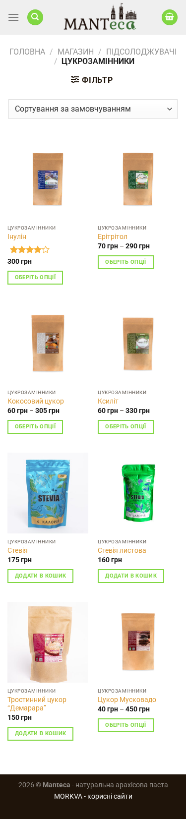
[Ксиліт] (138, 343)
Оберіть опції (35, 277)
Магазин (76, 52)
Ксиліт (108, 401)
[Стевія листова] (138, 493)
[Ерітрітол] (138, 179)
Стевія (17, 550)
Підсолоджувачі (141, 52)
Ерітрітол (112, 236)
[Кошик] (170, 17)
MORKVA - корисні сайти (93, 796)
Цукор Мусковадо (127, 699)
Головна (27, 52)
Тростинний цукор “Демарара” (36, 704)
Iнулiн (16, 236)
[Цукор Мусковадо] (138, 642)
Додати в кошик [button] (40, 576)
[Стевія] (47, 493)
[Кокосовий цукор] (47, 343)
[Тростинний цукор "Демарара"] (47, 642)
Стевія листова (122, 550)
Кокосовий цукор (35, 401)
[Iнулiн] (47, 179)
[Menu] (13, 17)
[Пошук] (35, 17)
